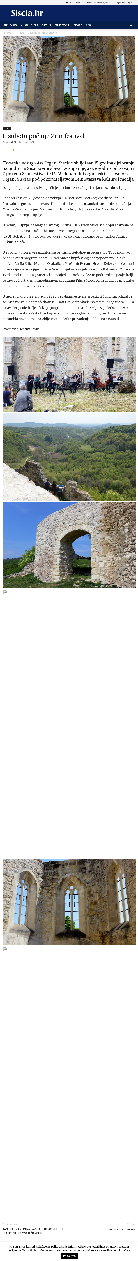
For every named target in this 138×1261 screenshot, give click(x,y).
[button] (131, 25)
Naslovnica (8, 32)
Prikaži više (30, 1250)
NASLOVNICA (10, 25)
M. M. (13, 142)
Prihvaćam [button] (69, 1256)
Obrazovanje (61, 25)
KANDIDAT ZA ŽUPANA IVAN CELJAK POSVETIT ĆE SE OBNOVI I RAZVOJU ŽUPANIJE (33, 1231)
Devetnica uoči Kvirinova (121, 1229)
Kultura (46, 25)
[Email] (22, 150)
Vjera (88, 25)
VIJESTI (24, 25)
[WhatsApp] (14, 150)
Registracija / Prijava (124, 2)
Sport (34, 25)
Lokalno (77, 25)
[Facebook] (6, 150)
